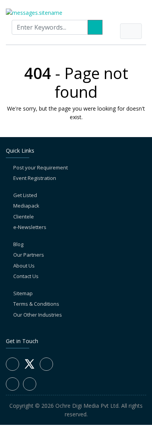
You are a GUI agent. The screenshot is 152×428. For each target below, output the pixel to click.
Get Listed (25, 195)
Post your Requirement (40, 167)
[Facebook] (12, 364)
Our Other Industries (37, 314)
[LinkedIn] (46, 364)
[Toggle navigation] (131, 31)
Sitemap (23, 293)
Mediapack (26, 205)
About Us (24, 265)
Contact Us (26, 276)
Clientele (23, 216)
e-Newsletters (29, 227)
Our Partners (28, 254)
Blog (18, 244)
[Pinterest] (29, 384)
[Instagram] (12, 384)
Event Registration (34, 177)
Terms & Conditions (36, 303)
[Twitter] (29, 368)
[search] (95, 27)
